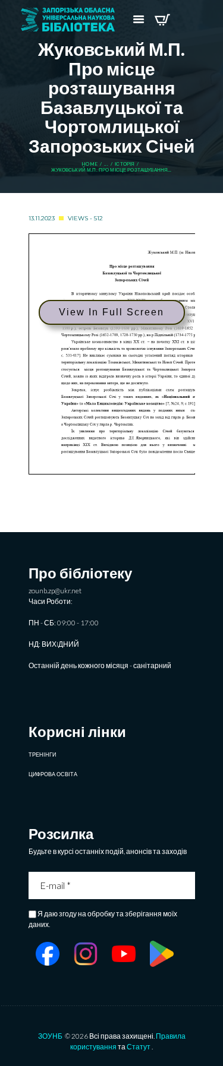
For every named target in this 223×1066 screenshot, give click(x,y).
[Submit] (187, 885)
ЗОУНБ (50, 1036)
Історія (124, 164)
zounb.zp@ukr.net (55, 590)
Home (89, 164)
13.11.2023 (42, 218)
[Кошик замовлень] (162, 19)
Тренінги (42, 754)
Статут (138, 1046)
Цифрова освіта (53, 774)
